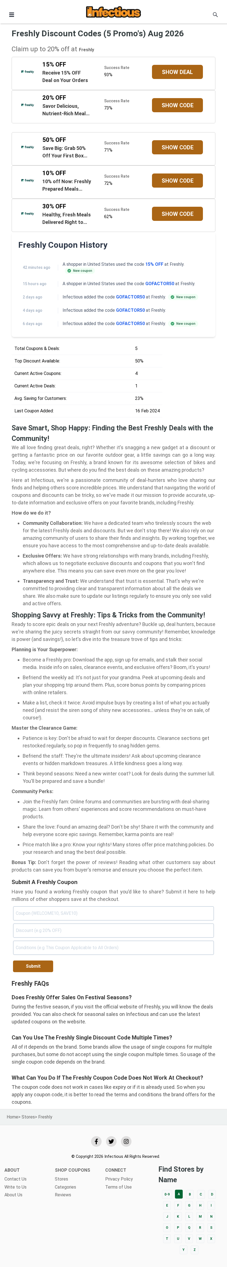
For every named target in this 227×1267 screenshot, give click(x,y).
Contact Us (15, 1179)
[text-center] (215, 15)
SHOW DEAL (177, 72)
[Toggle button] (12, 15)
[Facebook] (96, 1141)
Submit (33, 966)
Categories (65, 1187)
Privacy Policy (119, 1179)
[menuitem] (25, 1179)
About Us (13, 1194)
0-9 (167, 1194)
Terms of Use (118, 1187)
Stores (28, 1117)
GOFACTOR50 (159, 283)
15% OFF (154, 264)
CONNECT (115, 1170)
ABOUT (12, 1170)
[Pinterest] (126, 1141)
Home (12, 1117)
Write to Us (15, 1187)
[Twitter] (111, 1141)
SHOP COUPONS (72, 1170)
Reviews (63, 1194)
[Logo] (113, 13)
